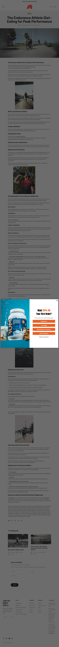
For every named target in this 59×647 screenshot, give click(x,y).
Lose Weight (44, 325)
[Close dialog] (57, 300)
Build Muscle (44, 321)
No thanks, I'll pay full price (44, 336)
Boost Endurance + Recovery (44, 329)
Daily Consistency (44, 333)
